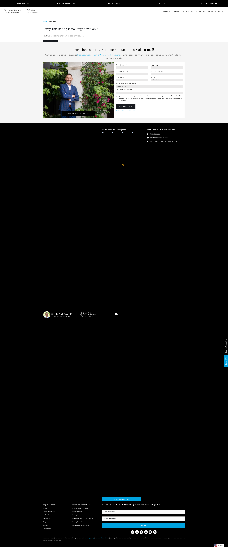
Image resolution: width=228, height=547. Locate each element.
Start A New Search (50, 41)
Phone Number (157, 71)
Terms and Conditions (102, 538)
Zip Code (120, 77)
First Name (121, 65)
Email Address (123, 71)
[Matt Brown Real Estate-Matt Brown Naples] (21, 9)
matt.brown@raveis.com (159, 138)
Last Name (156, 65)
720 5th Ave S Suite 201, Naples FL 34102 (164, 141)
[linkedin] (137, 532)
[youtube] (150, 532)
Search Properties (226, 346)
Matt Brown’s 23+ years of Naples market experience (100, 55)
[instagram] (132, 532)
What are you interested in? (128, 83)
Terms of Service (131, 111)
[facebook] (141, 532)
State (153, 77)
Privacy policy (89, 538)
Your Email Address (111, 508)
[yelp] (155, 532)
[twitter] (146, 532)
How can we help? (124, 90)
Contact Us (226, 361)
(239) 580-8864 (155, 134)
